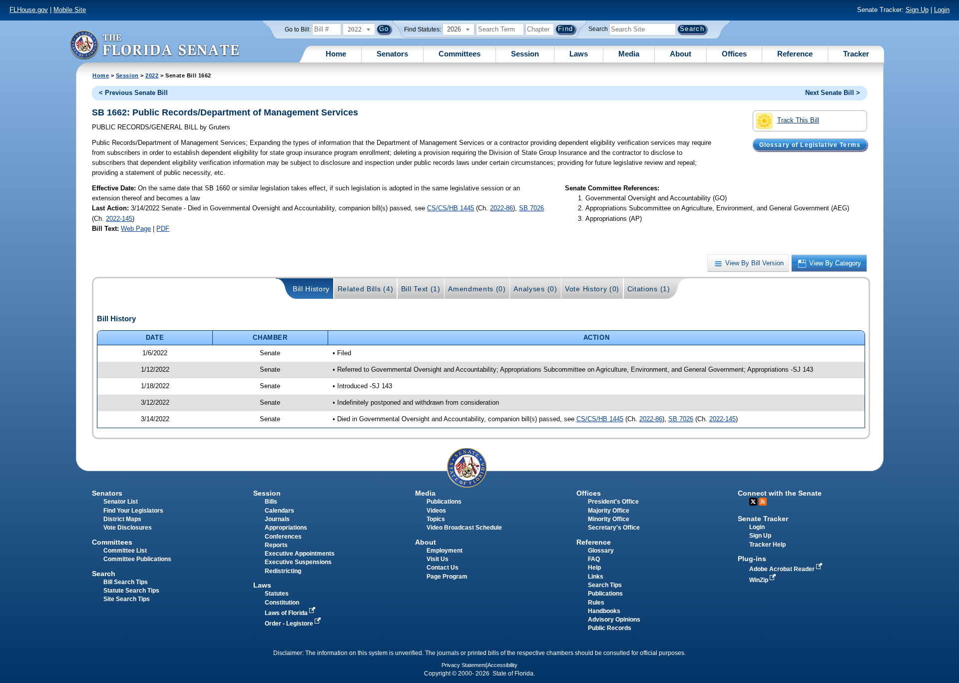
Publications (444, 502)
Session (525, 53)
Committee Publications (137, 559)
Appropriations (286, 528)
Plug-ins (752, 559)
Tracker (856, 53)
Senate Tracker (763, 519)
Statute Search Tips (131, 591)
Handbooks (604, 611)
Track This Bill (798, 120)
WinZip (759, 580)
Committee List (125, 551)
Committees (459, 53)
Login (942, 9)
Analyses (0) (535, 289)
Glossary (601, 551)
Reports (276, 545)
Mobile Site (69, 9)
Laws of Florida (287, 613)
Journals (277, 519)
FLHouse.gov (28, 9)
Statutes (277, 594)
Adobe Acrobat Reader (782, 569)
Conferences (283, 537)
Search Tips (605, 585)
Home (336, 53)
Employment (445, 551)
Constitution (282, 603)
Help (594, 568)
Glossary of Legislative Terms (810, 144)
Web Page (136, 228)
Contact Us (443, 568)
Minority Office (608, 519)
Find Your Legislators (133, 511)
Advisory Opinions (614, 620)
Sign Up (917, 9)
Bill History (311, 289)
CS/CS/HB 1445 (450, 208)
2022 (151, 75)
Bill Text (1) (421, 289)
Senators (392, 53)
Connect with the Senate (780, 493)
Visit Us (438, 559)
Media (628, 53)
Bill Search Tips (125, 582)
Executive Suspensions (298, 562)
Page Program (447, 577)
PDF (162, 228)
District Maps (122, 519)
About (680, 53)
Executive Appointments (300, 554)
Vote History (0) (592, 289)
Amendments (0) (477, 289)
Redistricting (283, 571)
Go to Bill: (298, 29)
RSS (763, 502)
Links (595, 577)
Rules (596, 603)
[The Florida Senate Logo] (154, 44)
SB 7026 (531, 208)
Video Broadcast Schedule (464, 528)
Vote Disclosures (127, 528)
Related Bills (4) (366, 289)
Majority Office (608, 511)
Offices (734, 53)
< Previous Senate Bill (133, 92)
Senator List (120, 502)
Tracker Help (767, 545)
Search (598, 29)
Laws (578, 53)
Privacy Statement (464, 665)
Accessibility (502, 665)
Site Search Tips (126, 599)
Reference (795, 53)
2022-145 (119, 218)
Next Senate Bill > (832, 92)
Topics (436, 519)
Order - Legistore (290, 624)
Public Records (609, 628)
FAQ (594, 559)
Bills (271, 502)
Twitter (753, 502)
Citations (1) (648, 289)
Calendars (279, 511)
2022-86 (501, 208)
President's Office (613, 502)
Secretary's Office (614, 528)
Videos (436, 511)
